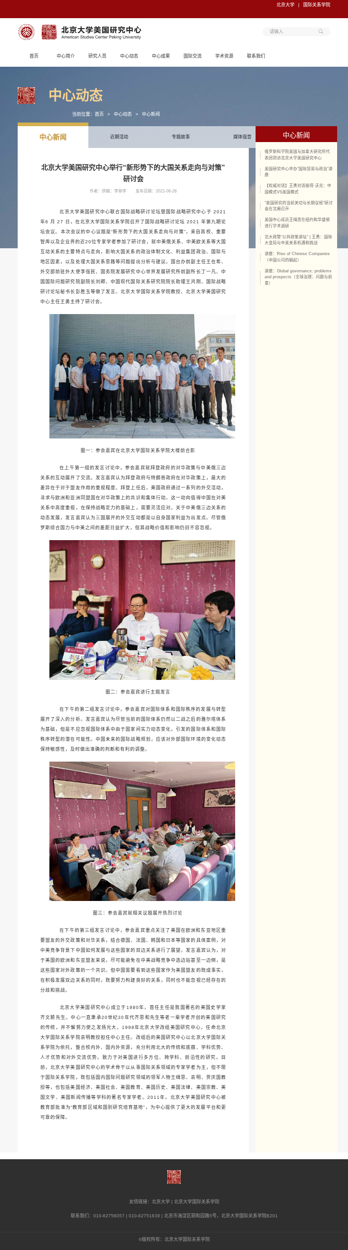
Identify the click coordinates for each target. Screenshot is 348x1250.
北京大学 (285, 4)
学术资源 (224, 56)
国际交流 (193, 56)
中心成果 (161, 56)
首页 (34, 56)
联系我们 (256, 56)
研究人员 (97, 56)
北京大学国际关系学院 (196, 1201)
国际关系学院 (316, 4)
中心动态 (129, 56)
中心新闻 (151, 114)
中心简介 (66, 56)
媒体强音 (242, 136)
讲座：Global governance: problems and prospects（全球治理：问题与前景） (298, 277)
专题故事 (181, 136)
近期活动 (119, 136)
